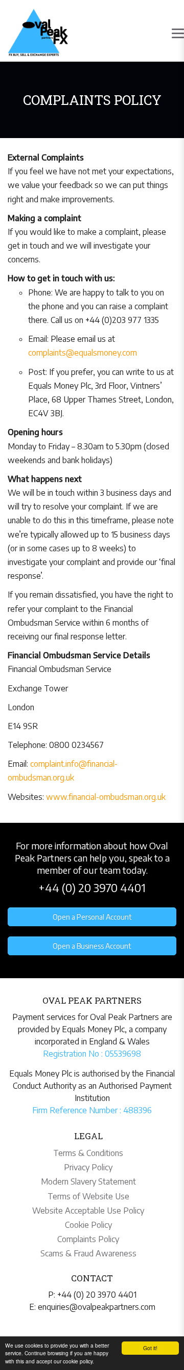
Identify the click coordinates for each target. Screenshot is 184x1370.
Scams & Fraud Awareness (88, 1253)
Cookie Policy (88, 1225)
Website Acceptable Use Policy (88, 1210)
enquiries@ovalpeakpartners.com (96, 1307)
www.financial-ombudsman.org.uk (106, 797)
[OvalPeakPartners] (38, 33)
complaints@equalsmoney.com (82, 352)
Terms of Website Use (88, 1196)
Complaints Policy (88, 1239)
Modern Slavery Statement (88, 1181)
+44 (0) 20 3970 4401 (92, 887)
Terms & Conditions (88, 1153)
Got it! (150, 1348)
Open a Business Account (92, 946)
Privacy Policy (88, 1167)
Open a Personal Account (92, 916)
